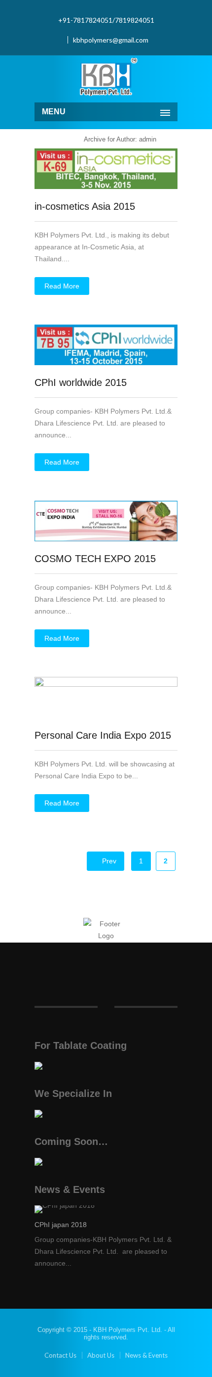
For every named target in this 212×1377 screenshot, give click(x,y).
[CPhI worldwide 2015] (106, 363)
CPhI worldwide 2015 (81, 382)
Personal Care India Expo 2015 (103, 735)
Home (64, 139)
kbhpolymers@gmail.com (110, 40)
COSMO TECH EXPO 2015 (95, 558)
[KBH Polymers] (106, 77)
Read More (61, 286)
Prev (108, 861)
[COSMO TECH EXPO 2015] (106, 539)
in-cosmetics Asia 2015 (85, 206)
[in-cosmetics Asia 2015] (106, 186)
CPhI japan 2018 (61, 1225)
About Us (100, 1355)
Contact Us (60, 1355)
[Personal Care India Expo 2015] (106, 684)
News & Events (146, 1355)
